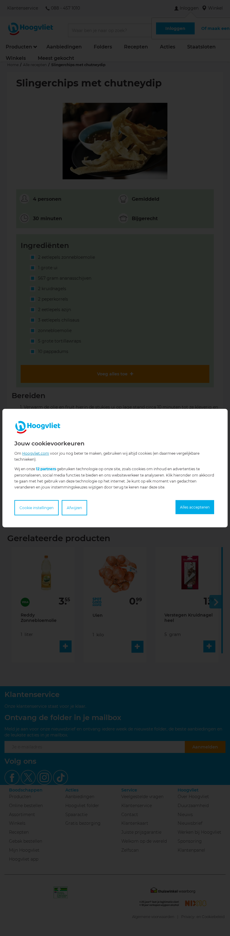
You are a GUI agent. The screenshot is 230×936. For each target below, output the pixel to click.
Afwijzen (74, 508)
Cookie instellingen (36, 508)
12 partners (46, 469)
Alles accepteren (195, 507)
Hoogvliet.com (35, 453)
